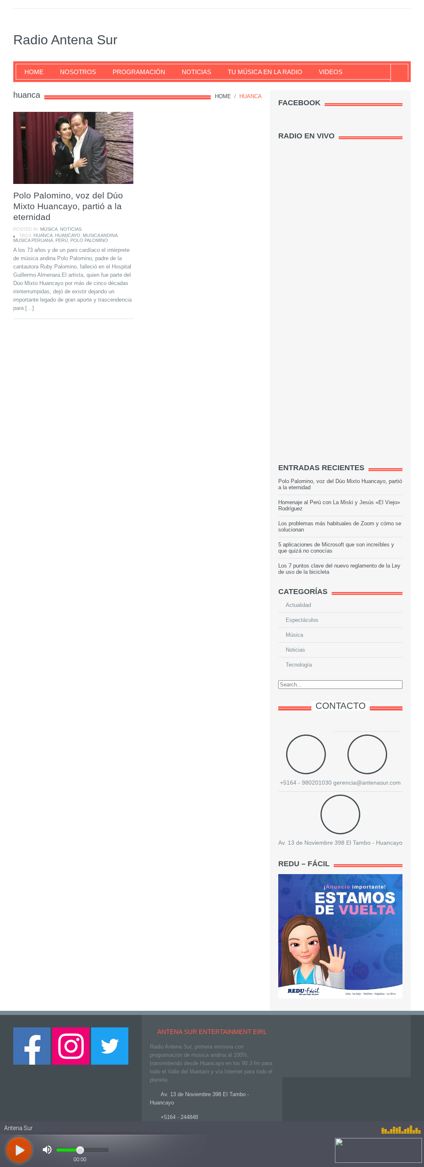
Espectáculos (302, 620)
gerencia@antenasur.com (367, 782)
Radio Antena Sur (65, 39)
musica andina (100, 235)
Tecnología (299, 665)
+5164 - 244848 (179, 1117)
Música (49, 229)
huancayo (67, 235)
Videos (330, 71)
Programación (139, 71)
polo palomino (89, 240)
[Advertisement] (340, 325)
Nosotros (78, 71)
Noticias (196, 71)
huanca (43, 235)
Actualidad (298, 605)
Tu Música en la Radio (265, 71)
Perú (61, 240)
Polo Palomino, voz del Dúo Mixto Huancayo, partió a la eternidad (68, 206)
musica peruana (33, 240)
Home (33, 71)
